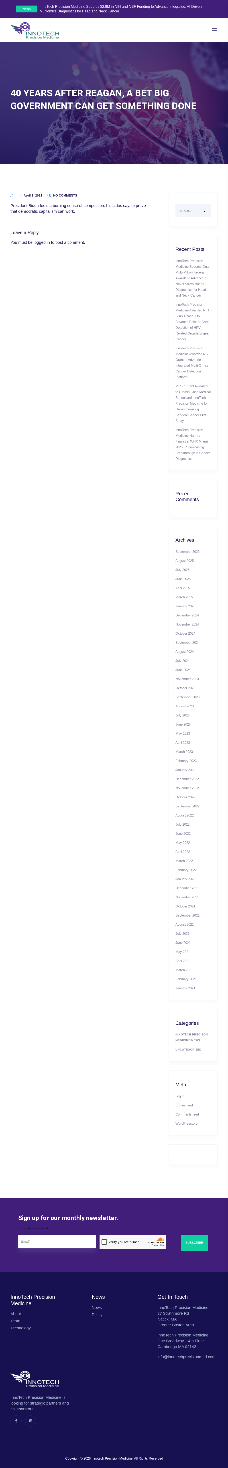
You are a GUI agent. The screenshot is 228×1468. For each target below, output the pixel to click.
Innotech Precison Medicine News (191, 1037)
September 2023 (187, 697)
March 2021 (184, 970)
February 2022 (186, 870)
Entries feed (184, 1105)
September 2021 (187, 915)
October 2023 (185, 688)
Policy (97, 1315)
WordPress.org (186, 1123)
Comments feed (187, 1114)
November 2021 (187, 897)
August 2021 (184, 924)
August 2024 (184, 651)
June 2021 (183, 943)
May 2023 (182, 733)
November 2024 (187, 624)
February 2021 (186, 979)
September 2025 (187, 551)
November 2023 (187, 679)
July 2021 (182, 933)
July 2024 (182, 661)
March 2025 (184, 597)
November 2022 (187, 788)
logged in (42, 242)
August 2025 (184, 561)
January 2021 (185, 988)
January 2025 (185, 606)
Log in (179, 1096)
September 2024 (187, 642)
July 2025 (182, 570)
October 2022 (185, 797)
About (15, 1314)
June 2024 (183, 670)
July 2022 (182, 824)
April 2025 (182, 588)
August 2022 (184, 815)
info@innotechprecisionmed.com (186, 1357)
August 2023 (184, 706)
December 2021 (187, 888)
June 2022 (183, 833)
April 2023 (182, 742)
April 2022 (182, 852)
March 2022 (184, 861)
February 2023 (186, 761)
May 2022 (182, 842)
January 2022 (185, 879)
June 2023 (183, 724)
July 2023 (182, 715)
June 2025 (183, 579)
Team (15, 1321)
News (26, 9)
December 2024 (187, 615)
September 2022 (187, 806)
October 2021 (185, 906)
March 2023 (184, 752)
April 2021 (182, 961)
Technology (20, 1328)
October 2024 (185, 633)
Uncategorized (188, 1049)
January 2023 (185, 770)
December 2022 (187, 779)
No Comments (64, 195)
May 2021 (182, 952)
